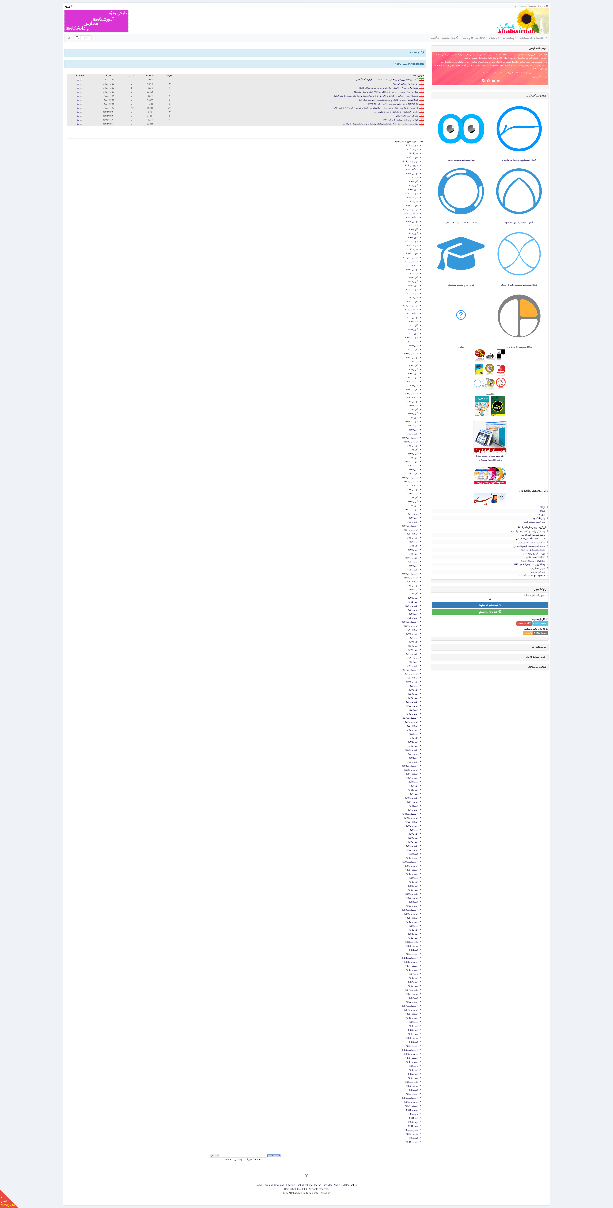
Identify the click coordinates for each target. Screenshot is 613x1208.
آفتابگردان (539, 38)
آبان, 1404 (413, 185)
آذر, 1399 (413, 409)
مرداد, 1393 (412, 706)
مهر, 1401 (413, 333)
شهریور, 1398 (411, 462)
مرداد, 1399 (412, 425)
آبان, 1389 (413, 886)
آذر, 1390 (413, 834)
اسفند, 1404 (411, 169)
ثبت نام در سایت (488, 605)
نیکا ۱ (542, 511)
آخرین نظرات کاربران (535, 657)
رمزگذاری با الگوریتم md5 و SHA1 (529, 564)
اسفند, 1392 (411, 726)
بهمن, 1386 (412, 1018)
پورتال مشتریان (448, 38)
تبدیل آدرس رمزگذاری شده (532, 561)
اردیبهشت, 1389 (410, 910)
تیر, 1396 (413, 566)
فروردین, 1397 (411, 530)
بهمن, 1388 (412, 922)
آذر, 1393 (413, 690)
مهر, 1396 (413, 554)
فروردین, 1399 (411, 442)
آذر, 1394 (413, 642)
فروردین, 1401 (411, 354)
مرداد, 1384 (412, 1134)
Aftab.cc (325, 1193)
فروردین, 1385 (411, 1102)
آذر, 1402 (413, 277)
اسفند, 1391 (412, 774)
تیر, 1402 (413, 297)
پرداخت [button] (466, 38)
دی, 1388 (413, 926)
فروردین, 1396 (411, 578)
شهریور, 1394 (411, 654)
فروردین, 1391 (411, 818)
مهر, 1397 (413, 505)
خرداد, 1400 (412, 389)
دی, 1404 (413, 177)
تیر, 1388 (413, 950)
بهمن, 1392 (412, 730)
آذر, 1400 (413, 366)
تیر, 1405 (413, 153)
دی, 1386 (413, 1022)
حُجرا (464, 65)
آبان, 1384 (413, 1122)
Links (300, 1185)
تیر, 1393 (413, 710)
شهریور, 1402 (411, 289)
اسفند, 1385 (411, 1058)
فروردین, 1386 (411, 1054)
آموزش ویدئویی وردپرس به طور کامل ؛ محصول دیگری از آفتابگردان (387, 79)
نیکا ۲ (542, 507)
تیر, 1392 (413, 758)
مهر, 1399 (413, 417)
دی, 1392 (413, 734)
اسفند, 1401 (412, 313)
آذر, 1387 (413, 978)
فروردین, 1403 (410, 261)
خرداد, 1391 (412, 810)
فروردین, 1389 (411, 914)
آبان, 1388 (413, 934)
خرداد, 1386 (412, 1046)
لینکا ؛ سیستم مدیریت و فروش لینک (519, 285)
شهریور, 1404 (411, 193)
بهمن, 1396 (412, 538)
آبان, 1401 (413, 329)
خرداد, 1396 (412, 570)
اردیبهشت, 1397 (410, 526)
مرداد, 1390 (412, 850)
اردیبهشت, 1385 (410, 1098)
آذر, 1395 (413, 594)
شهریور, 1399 (411, 421)
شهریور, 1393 (411, 702)
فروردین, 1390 (411, 866)
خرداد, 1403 (412, 253)
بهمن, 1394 (412, 634)
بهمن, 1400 (412, 358)
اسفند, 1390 (411, 822)
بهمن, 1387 (412, 970)
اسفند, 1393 (411, 678)
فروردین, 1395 (411, 626)
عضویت (523, 6)
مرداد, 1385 (412, 1086)
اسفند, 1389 (411, 870)
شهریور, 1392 (411, 750)
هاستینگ (525, 38)
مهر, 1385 (413, 1078)
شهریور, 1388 (411, 942)
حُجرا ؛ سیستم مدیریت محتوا (519, 222)
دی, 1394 (413, 638)
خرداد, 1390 (412, 858)
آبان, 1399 (413, 413)
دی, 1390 (413, 830)
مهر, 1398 (413, 458)
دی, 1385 (413, 1066)
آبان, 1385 (413, 1074)
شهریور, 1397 (411, 509)
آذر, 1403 (413, 229)
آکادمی (478, 38)
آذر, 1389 (413, 882)
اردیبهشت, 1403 (409, 258)
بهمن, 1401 (412, 317)
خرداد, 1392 (412, 762)
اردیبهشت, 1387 (410, 1006)
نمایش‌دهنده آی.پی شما (533, 550)
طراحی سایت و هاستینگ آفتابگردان (514, 65)
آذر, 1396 (413, 546)
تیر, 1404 (413, 201)
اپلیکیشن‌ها (509, 38)
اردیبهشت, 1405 (410, 161)
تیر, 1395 (413, 614)
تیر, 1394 (413, 662)
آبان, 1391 (413, 790)
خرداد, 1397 (412, 522)
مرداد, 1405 (412, 149)
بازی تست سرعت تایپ (534, 522)
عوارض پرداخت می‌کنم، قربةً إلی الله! (400, 120)
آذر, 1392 (413, 738)
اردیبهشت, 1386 (410, 1050)
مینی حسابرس (537, 568)
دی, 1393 (413, 686)
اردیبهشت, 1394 (410, 670)
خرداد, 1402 (412, 301)
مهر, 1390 (413, 842)
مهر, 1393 (413, 698)
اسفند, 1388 (411, 918)
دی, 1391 (413, 782)
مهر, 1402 (413, 285)
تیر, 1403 (413, 249)
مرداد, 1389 (412, 898)
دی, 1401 (413, 321)
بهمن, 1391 (412, 778)
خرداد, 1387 (412, 1002)
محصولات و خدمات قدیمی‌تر (531, 575)
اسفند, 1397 (411, 486)
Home (259, 1185)
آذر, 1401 (413, 325)
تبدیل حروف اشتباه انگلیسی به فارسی (531, 542)
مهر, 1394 (413, 650)
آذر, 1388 (413, 930)
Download (278, 1185)
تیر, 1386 (413, 1042)
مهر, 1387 (413, 986)
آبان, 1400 (413, 370)
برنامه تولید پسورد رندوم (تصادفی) (529, 546)
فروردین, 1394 (411, 674)
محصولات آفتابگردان (535, 95)
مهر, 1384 (413, 1126)
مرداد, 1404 (412, 197)
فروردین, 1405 (411, 165)
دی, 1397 (413, 494)
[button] (67, 6)
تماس (433, 38)
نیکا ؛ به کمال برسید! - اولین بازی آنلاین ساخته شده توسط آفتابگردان (385, 92)
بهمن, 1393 (412, 682)
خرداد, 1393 (412, 714)
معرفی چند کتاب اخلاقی (406, 116)
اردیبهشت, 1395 (410, 622)
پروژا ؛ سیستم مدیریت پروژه (519, 347)
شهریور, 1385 (411, 1082)
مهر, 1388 (413, 938)
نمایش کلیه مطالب (231, 1160)
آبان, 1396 (413, 550)
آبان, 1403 (413, 233)
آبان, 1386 (413, 1030)
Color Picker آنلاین (535, 557)
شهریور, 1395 (411, 606)
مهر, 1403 (413, 237)
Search (317, 1185)
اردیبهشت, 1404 (409, 209)
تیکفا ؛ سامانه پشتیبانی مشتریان (461, 222)
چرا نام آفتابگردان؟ (539, 76)
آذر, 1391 (413, 786)
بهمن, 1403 (412, 221)
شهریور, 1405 (411, 145)
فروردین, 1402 (411, 309)
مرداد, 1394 (412, 658)
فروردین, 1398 (411, 482)
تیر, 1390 (413, 854)
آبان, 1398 (413, 454)
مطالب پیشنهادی (537, 667)
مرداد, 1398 (412, 466)
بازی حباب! (540, 514)
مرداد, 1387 (412, 994)
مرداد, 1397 (412, 514)
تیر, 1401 (413, 346)
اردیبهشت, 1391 (410, 814)
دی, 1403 (413, 225)
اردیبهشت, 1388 (410, 958)
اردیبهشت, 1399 (410, 438)
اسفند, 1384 (411, 1106)
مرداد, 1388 (412, 946)
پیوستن (528, 72)
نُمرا (468, 65)
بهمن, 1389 (412, 874)
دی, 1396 (413, 542)
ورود (516, 6)
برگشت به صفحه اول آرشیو (255, 1160)
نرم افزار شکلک (538, 572)
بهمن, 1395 (412, 586)
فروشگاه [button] (493, 38)
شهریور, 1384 (411, 1130)
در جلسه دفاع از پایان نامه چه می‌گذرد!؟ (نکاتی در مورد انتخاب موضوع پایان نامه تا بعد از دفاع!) (374, 108)
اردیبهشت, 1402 (410, 305)
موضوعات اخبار (538, 647)
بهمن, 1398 (412, 446)
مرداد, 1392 (412, 754)
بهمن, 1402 (412, 269)
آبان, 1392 (413, 742)
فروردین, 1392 (411, 770)
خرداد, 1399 (412, 434)
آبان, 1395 (413, 598)
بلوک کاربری (540, 589)
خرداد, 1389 (412, 906)
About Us (339, 1185)
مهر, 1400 (413, 374)
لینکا (459, 65)
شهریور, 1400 (411, 378)
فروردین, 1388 (411, 962)
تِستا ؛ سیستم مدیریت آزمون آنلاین (519, 160)
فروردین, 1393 (411, 722)
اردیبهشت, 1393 (410, 718)
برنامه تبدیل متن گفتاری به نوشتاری (528, 531)
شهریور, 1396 (411, 558)
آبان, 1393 (413, 694)
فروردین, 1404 (410, 213)
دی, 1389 (413, 878)
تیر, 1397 (413, 518)
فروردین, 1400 (410, 393)
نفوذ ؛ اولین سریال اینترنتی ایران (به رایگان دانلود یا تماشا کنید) (388, 88)
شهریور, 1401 (411, 337)
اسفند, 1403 (411, 217)
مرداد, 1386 (412, 1038)
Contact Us (351, 1185)
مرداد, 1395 (412, 610)
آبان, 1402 (413, 281)
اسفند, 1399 (411, 397)
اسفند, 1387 (411, 966)
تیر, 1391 (413, 806)
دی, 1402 (413, 273)
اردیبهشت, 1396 (410, 574)
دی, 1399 (413, 405)
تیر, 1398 (413, 470)
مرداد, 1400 (412, 381)
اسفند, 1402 (411, 265)
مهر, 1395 (413, 602)
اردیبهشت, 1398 (410, 478)
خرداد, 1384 (412, 1142)
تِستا (473, 65)
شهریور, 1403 (411, 241)
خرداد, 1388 (412, 954)
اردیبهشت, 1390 (410, 862)
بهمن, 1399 (412, 401)
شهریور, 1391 (411, 798)
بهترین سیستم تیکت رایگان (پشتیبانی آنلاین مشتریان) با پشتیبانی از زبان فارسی (380, 124)
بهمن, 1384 (412, 1110)
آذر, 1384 (413, 1118)
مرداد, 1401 (412, 342)
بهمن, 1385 (412, 1062)
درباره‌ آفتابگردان (537, 48)
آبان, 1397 (413, 501)
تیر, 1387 (413, 998)
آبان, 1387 (413, 982)
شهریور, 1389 (411, 894)
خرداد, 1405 (412, 157)
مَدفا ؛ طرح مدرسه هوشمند (461, 285)
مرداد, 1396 (412, 562)
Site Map (327, 1185)
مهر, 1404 (413, 189)
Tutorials (290, 1185)
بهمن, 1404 (412, 173)
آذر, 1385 (413, 1070)
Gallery (308, 1185)
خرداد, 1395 (412, 618)
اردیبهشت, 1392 (410, 766)
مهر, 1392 (413, 746)
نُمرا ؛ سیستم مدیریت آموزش (461, 160)
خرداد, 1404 (412, 205)
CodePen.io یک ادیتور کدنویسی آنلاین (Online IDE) (393, 104)
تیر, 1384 (413, 1138)
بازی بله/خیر (539, 518)
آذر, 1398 (413, 450)
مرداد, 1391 (412, 802)
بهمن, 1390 (412, 826)
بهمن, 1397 (412, 490)
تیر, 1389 (413, 902)
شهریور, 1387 (411, 990)
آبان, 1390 (413, 838)
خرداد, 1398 (412, 474)
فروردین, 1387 (411, 1010)
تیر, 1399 (413, 430)
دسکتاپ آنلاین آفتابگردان (454, 62)
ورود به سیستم (488, 611)
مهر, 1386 (413, 1034)
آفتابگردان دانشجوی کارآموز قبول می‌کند (392, 112)
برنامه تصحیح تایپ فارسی (533, 535)
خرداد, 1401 (412, 350)
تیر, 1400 (413, 385)
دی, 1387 (413, 974)
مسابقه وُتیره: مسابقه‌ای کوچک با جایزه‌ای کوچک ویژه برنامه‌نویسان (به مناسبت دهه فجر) (376, 96)
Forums (268, 1185)
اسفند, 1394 (411, 630)
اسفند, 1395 (411, 582)
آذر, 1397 (413, 498)
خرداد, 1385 (412, 1094)
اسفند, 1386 (411, 1014)
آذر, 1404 (413, 181)
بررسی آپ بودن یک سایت (533, 553)
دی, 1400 (413, 362)
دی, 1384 (413, 1114)
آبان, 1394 (413, 646)
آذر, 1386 (413, 1026)
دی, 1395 (413, 590)
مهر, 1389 (413, 890)
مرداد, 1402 (412, 293)
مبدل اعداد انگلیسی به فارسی (530, 538)
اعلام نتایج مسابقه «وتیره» (405, 84)
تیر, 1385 (413, 1090)
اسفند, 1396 (411, 534)
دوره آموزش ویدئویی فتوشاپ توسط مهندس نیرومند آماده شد (388, 100)
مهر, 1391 (413, 794)
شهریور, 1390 (411, 846)
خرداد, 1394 (412, 666)
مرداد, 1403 (412, 245)
